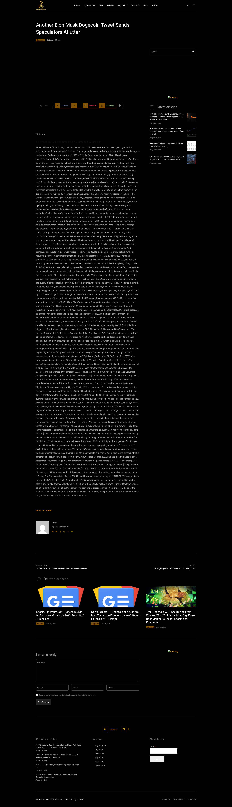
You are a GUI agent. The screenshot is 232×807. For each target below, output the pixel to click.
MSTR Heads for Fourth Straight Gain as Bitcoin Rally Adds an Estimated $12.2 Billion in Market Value (167, 117)
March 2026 (100, 765)
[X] (194, 5)
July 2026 (99, 749)
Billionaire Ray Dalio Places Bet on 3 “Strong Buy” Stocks (68, 141)
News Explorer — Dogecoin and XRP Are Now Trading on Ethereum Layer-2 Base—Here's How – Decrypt (115, 615)
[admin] (42, 527)
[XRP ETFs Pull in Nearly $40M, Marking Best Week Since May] (191, 146)
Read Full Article (44, 510)
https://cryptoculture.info (60, 527)
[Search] (193, 52)
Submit (157, 759)
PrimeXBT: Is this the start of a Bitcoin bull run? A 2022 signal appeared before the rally (166, 131)
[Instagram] (188, 5)
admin (54, 522)
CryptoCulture (56, 799)
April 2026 (99, 761)
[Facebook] (60, 531)
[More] (120, 105)
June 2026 (99, 753)
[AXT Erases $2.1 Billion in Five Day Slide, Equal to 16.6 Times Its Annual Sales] (191, 159)
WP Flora (80, 799)
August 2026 (100, 745)
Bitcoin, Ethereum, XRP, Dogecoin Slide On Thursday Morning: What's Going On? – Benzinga (60, 615)
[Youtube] (72, 531)
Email (152, 747)
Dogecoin (40, 40)
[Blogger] (53, 531)
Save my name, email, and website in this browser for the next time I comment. (67, 695)
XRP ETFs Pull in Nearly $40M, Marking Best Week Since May (166, 145)
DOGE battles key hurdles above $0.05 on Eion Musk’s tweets (61, 568)
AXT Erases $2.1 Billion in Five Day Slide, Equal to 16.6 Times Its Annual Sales (167, 158)
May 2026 (99, 757)
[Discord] (56, 531)
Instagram (113, 729)
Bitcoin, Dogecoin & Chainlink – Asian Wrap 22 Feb (174, 568)
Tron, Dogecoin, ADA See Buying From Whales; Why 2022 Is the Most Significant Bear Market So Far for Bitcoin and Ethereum (171, 617)
